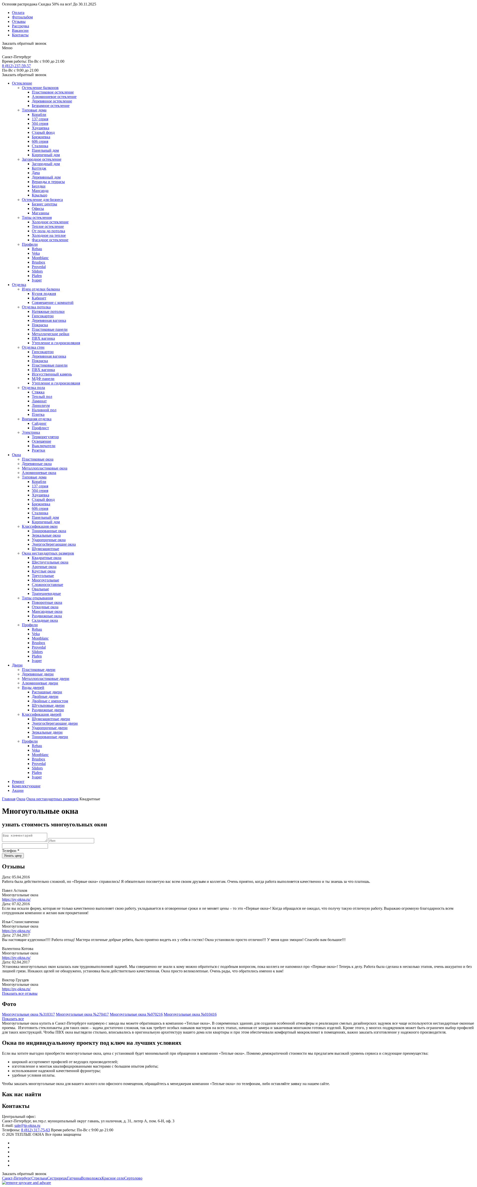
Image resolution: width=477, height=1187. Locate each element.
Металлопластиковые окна (44, 468)
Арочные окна (44, 567)
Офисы (38, 208)
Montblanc (40, 258)
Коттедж (39, 168)
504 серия (40, 123)
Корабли (39, 114)
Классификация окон (40, 526)
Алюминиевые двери (40, 683)
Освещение (41, 441)
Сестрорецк (57, 1178)
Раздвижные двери (48, 710)
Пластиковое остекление (53, 92)
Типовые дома (34, 110)
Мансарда (40, 191)
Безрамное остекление (51, 105)
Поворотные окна (47, 602)
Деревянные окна (37, 464)
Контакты (20, 35)
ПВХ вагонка (43, 338)
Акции (18, 790)
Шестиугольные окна (50, 562)
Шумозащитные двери (51, 719)
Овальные (40, 589)
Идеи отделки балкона (41, 289)
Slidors (37, 271)
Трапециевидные (46, 593)
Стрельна (39, 1178)
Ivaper (37, 280)
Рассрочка (20, 26)
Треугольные (43, 575)
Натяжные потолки (48, 311)
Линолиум (41, 405)
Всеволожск (91, 1178)
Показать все (13, 1019)
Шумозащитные (45, 549)
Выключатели (43, 446)
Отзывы (19, 21)
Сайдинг (39, 423)
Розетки (38, 450)
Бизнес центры (44, 204)
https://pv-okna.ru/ (16, 899)
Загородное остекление (41, 159)
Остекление (22, 83)
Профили (30, 244)
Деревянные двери (38, 674)
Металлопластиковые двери (45, 678)
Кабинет (39, 298)
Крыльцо (39, 195)
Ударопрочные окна (49, 540)
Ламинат (39, 401)
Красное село (113, 1178)
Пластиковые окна (37, 459)
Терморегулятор (45, 437)
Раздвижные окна (47, 616)
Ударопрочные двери (50, 728)
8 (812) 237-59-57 (16, 66)
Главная (8, 799)
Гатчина (74, 1178)
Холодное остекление (50, 222)
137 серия (40, 119)
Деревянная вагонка (49, 320)
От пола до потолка (48, 231)
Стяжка (38, 392)
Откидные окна (45, 607)
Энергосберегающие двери (55, 723)
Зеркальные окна (46, 535)
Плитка (38, 414)
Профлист (40, 428)
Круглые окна (43, 571)
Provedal (39, 267)
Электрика (31, 432)
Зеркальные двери (47, 732)
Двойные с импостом (50, 701)
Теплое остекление (48, 226)
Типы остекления (37, 217)
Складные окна (45, 620)
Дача (36, 173)
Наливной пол (44, 410)
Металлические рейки (50, 334)
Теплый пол (42, 396)
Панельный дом (45, 150)
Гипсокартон (43, 316)
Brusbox (38, 262)
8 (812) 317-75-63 (35, 1130)
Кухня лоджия (44, 293)
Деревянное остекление (52, 101)
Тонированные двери (50, 737)
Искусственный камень (52, 374)
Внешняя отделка (36, 419)
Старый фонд (43, 132)
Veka (36, 253)
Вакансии (20, 30)
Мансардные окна (47, 611)
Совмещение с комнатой (53, 302)
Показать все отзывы (20, 993)
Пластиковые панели (50, 329)
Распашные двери (47, 692)
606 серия (40, 141)
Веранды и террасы (48, 182)
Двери (17, 665)
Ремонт (18, 781)
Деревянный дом (46, 177)
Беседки (38, 186)
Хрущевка (40, 128)
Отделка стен (33, 347)
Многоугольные (45, 580)
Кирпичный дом (46, 155)
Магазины (40, 213)
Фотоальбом (22, 17)
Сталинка (40, 146)
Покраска (40, 325)
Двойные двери (45, 696)
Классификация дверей (41, 714)
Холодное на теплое (49, 235)
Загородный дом (46, 164)
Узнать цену (13, 855)
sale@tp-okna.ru (27, 1125)
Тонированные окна (49, 531)
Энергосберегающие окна (54, 544)
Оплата (18, 12)
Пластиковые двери (38, 669)
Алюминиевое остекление (54, 97)
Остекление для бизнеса (42, 199)
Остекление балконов (40, 88)
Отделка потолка (36, 307)
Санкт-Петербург (16, 1178)
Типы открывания (37, 598)
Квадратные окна (46, 558)
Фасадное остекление (50, 240)
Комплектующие (26, 786)
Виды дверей (33, 687)
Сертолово (133, 1178)
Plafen (37, 276)
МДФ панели (43, 379)
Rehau (37, 249)
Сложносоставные (47, 584)
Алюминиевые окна (39, 473)
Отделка (19, 285)
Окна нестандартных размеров (48, 553)
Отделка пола (33, 387)
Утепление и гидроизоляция (56, 343)
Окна (16, 455)
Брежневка (41, 137)
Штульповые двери (48, 705)
